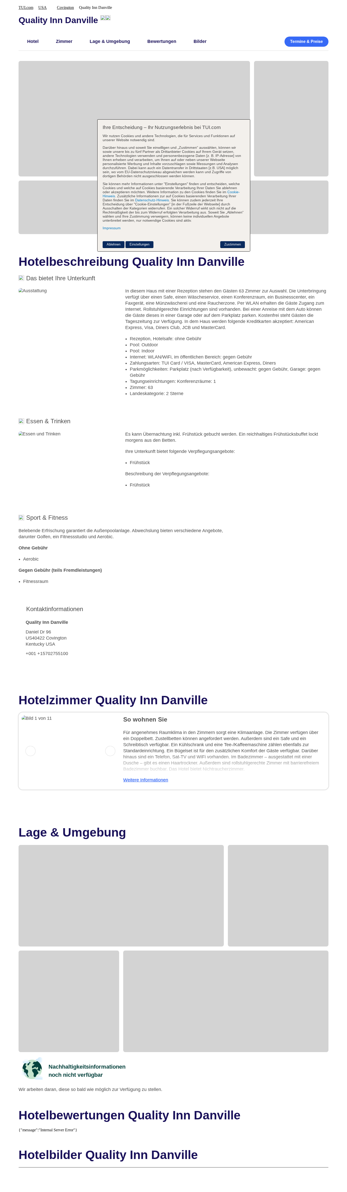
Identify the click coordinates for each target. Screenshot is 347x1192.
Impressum (112, 228)
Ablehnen (113, 244)
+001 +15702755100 (47, 653)
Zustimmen (232, 244)
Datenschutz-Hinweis (152, 200)
